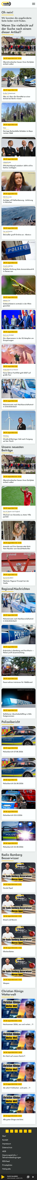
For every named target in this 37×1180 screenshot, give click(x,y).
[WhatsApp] (7, 1131)
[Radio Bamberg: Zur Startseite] (16, 4)
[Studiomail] (25, 1131)
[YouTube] (20, 1131)
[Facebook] (11, 1131)
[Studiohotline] (29, 1131)
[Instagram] (16, 1131)
